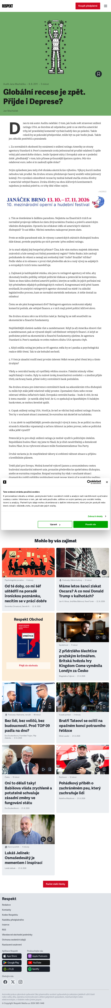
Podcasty (66, 580)
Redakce (6, 905)
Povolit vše (90, 524)
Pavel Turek (89, 601)
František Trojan (25, 736)
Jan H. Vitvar (64, 601)
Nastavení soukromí (12, 944)
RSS (4, 929)
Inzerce (5, 924)
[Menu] (105, 6)
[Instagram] (20, 984)
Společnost (63, 645)
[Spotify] (38, 969)
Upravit (53, 524)
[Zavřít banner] (107, 482)
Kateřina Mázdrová (66, 798)
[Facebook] (5, 984)
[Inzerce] (55, 202)
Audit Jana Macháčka (14, 84)
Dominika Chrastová (13, 606)
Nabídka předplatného (13, 920)
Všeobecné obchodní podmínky (17, 934)
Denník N (25, 606)
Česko (7, 777)
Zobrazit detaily (95, 516)
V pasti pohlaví (65, 715)
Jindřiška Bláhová (77, 601)
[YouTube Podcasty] (38, 962)
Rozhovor (63, 777)
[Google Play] (12, 962)
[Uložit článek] (98, 74)
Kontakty (6, 910)
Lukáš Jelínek (10, 868)
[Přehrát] (43, 572)
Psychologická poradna (14, 580)
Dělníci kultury (76, 580)
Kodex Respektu (10, 915)
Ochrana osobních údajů (14, 939)
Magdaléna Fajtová (66, 676)
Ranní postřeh (13, 847)
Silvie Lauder (64, 736)
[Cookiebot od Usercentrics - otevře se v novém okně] (89, 482)
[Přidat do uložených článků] (50, 572)
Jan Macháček (10, 110)
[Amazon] (12, 969)
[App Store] (12, 956)
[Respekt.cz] (7, 6)
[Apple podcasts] (38, 956)
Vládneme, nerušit (23, 715)
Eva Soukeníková (12, 736)
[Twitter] (13, 984)
